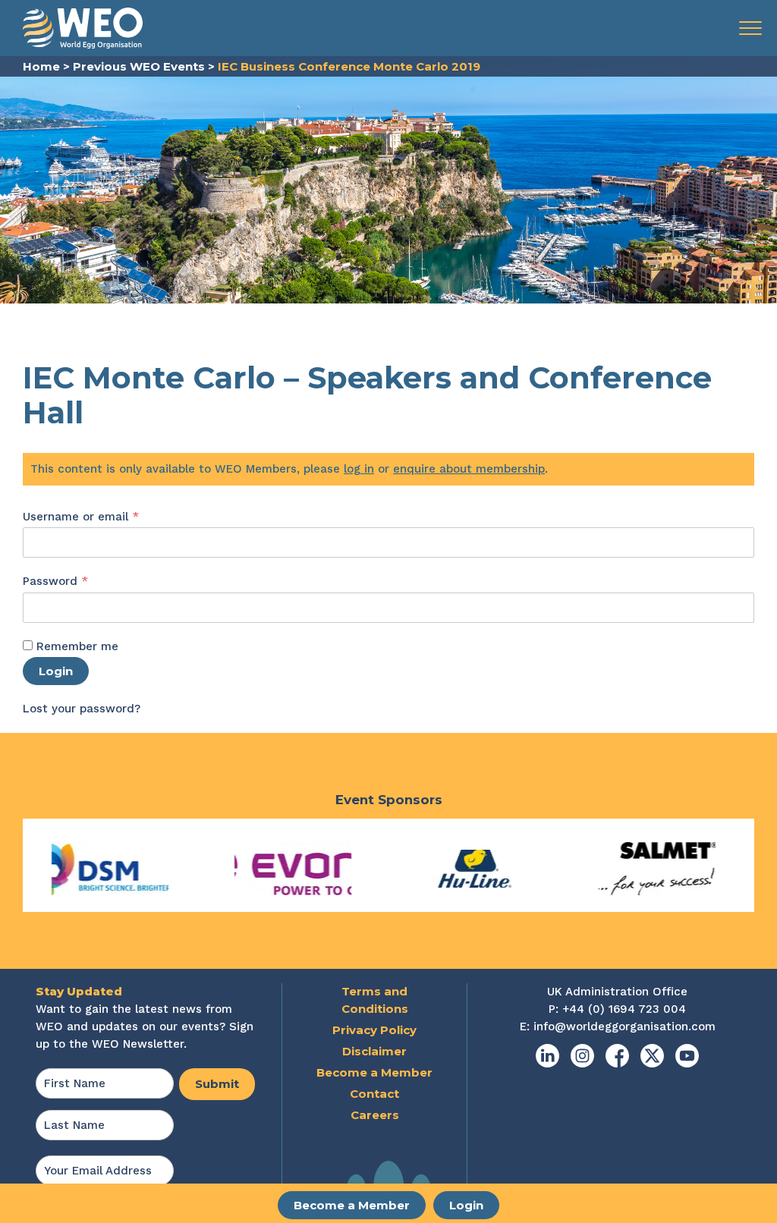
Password (80, 581)
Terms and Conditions (374, 1000)
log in (359, 469)
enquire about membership (469, 469)
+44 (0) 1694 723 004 (624, 1009)
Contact (374, 1093)
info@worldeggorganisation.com (624, 1026)
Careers (375, 1115)
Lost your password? (81, 708)
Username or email (106, 516)
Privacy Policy (374, 1030)
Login (466, 1205)
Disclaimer (374, 1051)
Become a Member (352, 1205)
